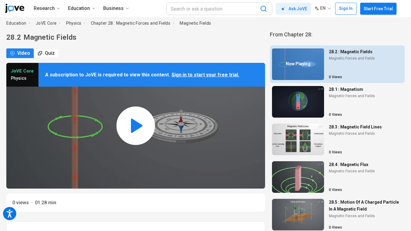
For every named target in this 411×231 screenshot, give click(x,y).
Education (16, 23)
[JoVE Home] (14, 8)
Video (23, 53)
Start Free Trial (378, 8)
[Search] (264, 9)
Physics (74, 23)
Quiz (50, 53)
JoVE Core (46, 23)
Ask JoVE (298, 8)
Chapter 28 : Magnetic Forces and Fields (131, 23)
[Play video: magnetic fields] (135, 126)
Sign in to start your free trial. (205, 75)
